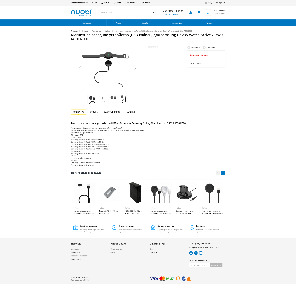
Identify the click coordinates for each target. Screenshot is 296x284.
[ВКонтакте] (191, 253)
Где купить (118, 3)
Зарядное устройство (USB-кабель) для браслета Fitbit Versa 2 (185, 212)
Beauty (145, 23)
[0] (190, 13)
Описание (78, 112)
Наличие (130, 112)
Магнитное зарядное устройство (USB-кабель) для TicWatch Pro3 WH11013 (84, 212)
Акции (94, 3)
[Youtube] (200, 253)
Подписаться (216, 265)
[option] (84, 199)
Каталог (85, 31)
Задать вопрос (112, 112)
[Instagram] (196, 253)
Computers (87, 23)
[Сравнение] (93, 182)
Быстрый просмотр (84, 193)
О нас (152, 249)
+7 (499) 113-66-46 (174, 11)
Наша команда (116, 249)
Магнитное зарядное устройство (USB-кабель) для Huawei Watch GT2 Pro (161, 212)
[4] (155, 47)
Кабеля (108, 31)
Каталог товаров (78, 3)
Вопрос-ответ (76, 259)
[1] (149, 47)
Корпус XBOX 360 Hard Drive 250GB (108, 212)
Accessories (177, 23)
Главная (74, 31)
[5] (157, 47)
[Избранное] (89, 182)
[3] (153, 47)
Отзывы (94, 112)
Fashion (209, 23)
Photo (118, 23)
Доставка (105, 3)
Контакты (146, 3)
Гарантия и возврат (79, 256)
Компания (131, 3)
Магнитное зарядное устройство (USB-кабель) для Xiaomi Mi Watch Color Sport (212, 212)
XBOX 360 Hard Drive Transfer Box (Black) (133, 212)
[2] (151, 47)
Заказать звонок (171, 14)
